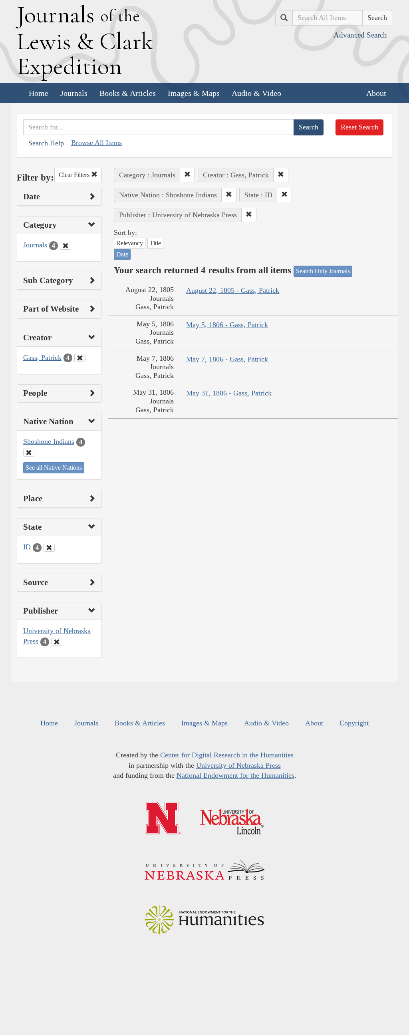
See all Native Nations (54, 467)
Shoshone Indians (48, 441)
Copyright (354, 723)
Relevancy (129, 243)
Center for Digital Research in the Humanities (227, 755)
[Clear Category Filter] (65, 246)
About (376, 93)
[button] (187, 175)
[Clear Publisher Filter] (56, 642)
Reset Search (359, 127)
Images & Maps (194, 93)
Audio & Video (256, 93)
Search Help (46, 143)
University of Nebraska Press (238, 765)
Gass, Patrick (42, 358)
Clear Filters (75, 174)
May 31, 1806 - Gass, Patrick (229, 393)
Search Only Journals (323, 271)
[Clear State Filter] (49, 548)
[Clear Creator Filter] (79, 358)
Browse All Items (96, 143)
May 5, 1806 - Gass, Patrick (227, 325)
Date (122, 254)
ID (27, 547)
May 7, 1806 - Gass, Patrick (227, 359)
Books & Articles (127, 93)
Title (155, 243)
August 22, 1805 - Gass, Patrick (232, 290)
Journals (73, 93)
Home (38, 93)
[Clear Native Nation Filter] (28, 453)
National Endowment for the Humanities (235, 775)
